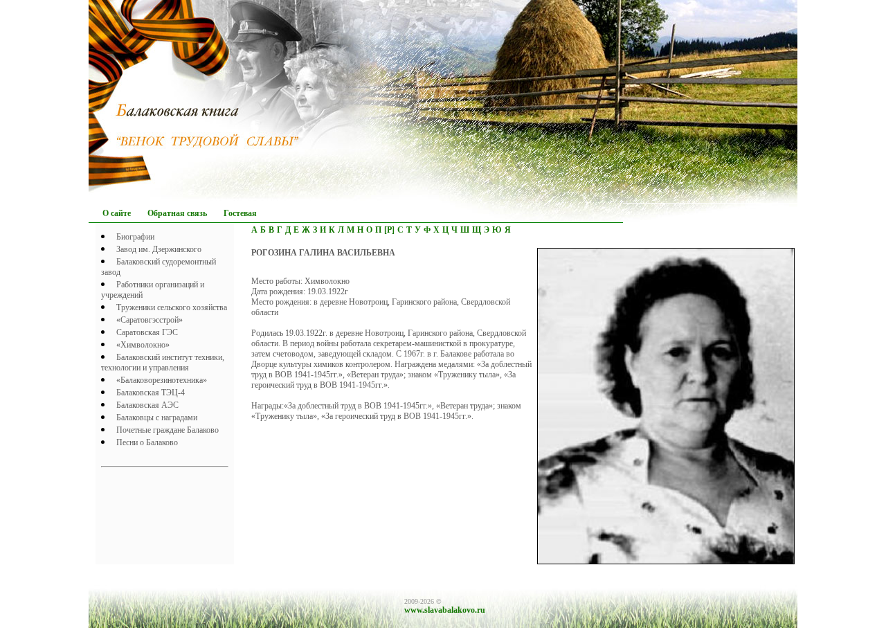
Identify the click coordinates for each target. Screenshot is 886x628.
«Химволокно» (143, 345)
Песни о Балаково (147, 442)
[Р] (389, 230)
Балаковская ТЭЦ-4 (150, 392)
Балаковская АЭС (147, 405)
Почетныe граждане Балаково (167, 430)
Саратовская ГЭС (147, 332)
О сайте (116, 213)
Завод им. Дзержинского (158, 249)
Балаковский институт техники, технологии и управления (162, 362)
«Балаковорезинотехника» (161, 380)
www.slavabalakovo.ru (444, 610)
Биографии (135, 237)
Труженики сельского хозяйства (171, 307)
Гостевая (240, 213)
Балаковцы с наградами (156, 417)
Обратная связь (177, 213)
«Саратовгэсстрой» (149, 320)
